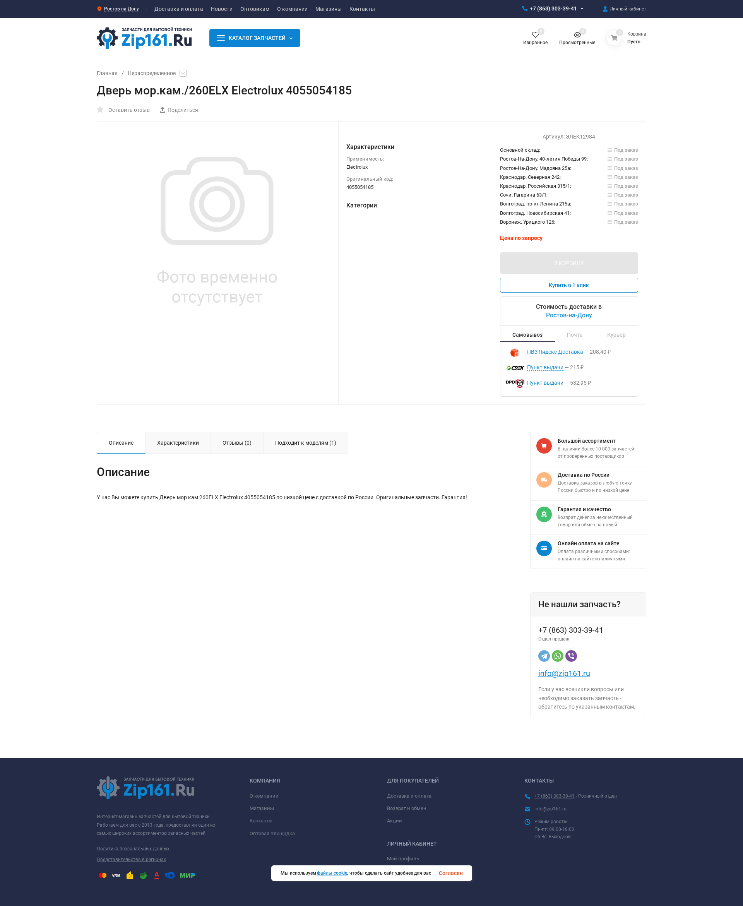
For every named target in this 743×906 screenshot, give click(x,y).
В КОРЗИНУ (569, 263)
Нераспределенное (152, 73)
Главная (107, 73)
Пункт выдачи (545, 367)
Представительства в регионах (131, 859)
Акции (394, 821)
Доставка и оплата (409, 796)
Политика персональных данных (133, 848)
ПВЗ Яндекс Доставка (555, 352)
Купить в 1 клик (569, 285)
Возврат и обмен (406, 808)
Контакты (261, 821)
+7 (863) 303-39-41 (553, 8)
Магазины (262, 808)
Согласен (451, 873)
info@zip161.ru (564, 673)
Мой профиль (403, 858)
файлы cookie (332, 873)
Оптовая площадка (272, 833)
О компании (264, 796)
